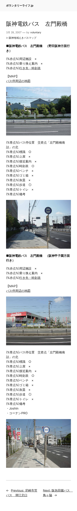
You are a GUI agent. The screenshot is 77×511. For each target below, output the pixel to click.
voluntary (35, 32)
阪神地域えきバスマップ (22, 37)
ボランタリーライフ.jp (19, 5)
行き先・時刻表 (30, 68)
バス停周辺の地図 (18, 81)
